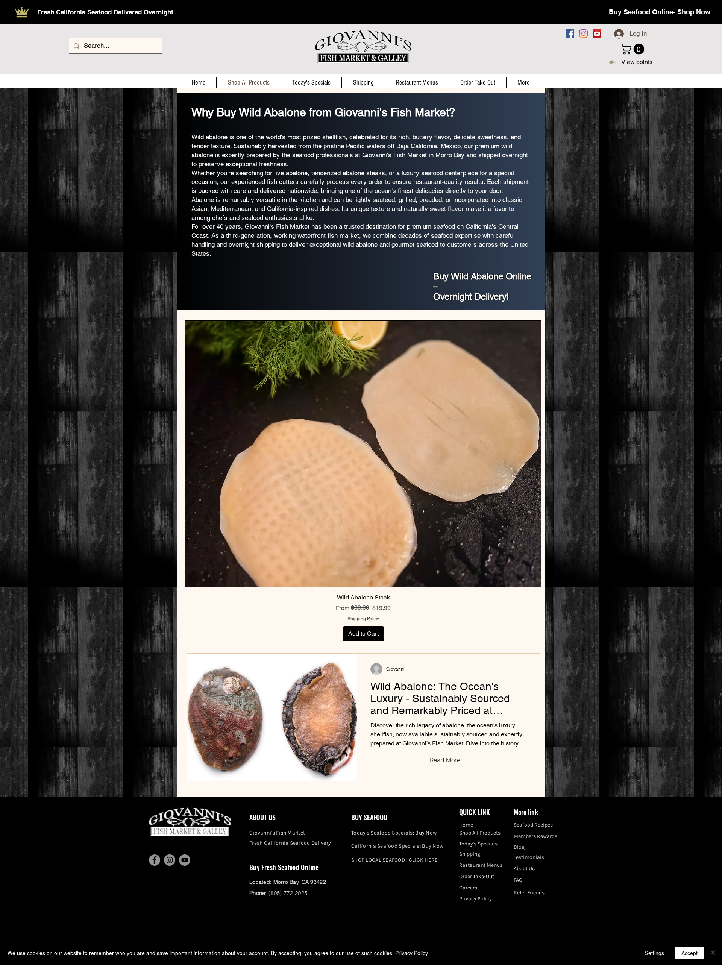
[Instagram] (583, 33)
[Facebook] (570, 33)
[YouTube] (597, 33)
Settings (654, 953)
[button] (633, 49)
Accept (689, 953)
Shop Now (693, 12)
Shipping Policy (363, 618)
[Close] (712, 953)
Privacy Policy (411, 953)
